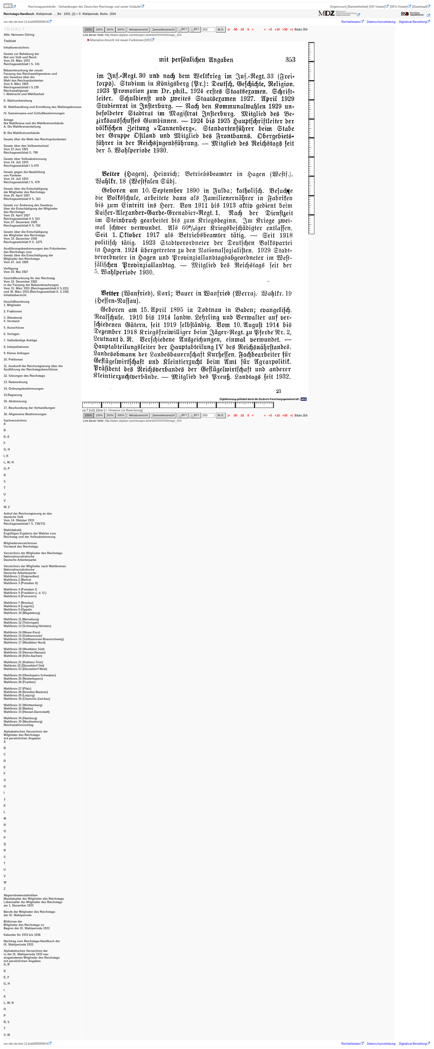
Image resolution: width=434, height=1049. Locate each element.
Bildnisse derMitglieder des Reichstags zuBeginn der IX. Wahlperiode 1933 (27, 925)
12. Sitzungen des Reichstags (24, 375)
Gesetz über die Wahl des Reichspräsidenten (35, 139)
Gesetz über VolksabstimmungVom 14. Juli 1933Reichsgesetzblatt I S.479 (25, 162)
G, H (7, 449)
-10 (242, 29)
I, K (6, 456)
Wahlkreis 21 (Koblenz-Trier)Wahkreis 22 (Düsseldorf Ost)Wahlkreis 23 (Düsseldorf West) (25, 665)
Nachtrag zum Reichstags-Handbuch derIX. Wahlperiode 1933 (32, 942)
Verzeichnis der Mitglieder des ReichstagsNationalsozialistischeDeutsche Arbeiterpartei (33, 556)
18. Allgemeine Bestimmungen (25, 414)
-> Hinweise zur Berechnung (123, 410)
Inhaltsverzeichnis (16, 47)
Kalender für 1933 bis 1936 (22, 935)
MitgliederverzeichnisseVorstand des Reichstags (21, 544)
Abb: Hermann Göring (19, 34)
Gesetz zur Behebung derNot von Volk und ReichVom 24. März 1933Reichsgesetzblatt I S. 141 (22, 59)
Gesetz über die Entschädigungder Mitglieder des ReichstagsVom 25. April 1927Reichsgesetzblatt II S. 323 (26, 194)
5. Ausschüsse (14, 327)
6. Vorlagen (11, 334)
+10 (277, 29)
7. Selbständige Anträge (20, 340)
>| (291, 29)
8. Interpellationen (16, 347)
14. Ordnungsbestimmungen (24, 388)
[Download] (419, 6)
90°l (184, 29)
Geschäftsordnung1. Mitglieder (16, 303)
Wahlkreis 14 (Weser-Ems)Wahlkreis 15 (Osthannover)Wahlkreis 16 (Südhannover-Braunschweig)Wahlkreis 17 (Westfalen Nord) (34, 637)
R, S (6, 1022)
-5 (248, 29)
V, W (7, 1035)
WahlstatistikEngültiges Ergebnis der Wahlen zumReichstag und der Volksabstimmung (30, 533)
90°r (196, 29)
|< (229, 29)
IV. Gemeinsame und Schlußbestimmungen (34, 113)
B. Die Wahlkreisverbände (22, 133)
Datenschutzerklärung (381, 21)
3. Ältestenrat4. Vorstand (13, 319)
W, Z (7, 507)
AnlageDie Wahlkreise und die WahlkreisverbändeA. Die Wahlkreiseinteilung (34, 123)
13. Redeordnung (16, 382)
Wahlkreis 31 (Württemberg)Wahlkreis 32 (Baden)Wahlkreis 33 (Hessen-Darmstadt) (27, 708)
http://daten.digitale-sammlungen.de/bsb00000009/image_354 (143, 35)
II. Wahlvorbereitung (18, 100)
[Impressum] (338, 6)
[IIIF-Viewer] (377, 6)
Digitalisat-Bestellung (413, 21)
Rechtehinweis (350, 21)
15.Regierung (13, 395)
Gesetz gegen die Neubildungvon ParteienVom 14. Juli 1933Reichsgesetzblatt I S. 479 (24, 177)
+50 (284, 29)
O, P (7, 468)
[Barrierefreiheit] (357, 6)
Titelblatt (10, 41)
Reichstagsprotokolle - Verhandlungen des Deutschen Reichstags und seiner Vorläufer (84, 6)
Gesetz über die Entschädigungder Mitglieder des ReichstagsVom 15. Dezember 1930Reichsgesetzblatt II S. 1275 (26, 237)
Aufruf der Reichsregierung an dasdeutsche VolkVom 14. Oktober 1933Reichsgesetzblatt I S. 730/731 (28, 518)
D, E (6, 436)
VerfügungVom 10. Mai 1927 (16, 270)
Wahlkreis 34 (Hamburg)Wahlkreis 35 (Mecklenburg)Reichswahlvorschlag (23, 722)
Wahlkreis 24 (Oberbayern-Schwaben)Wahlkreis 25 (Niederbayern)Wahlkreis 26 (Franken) (30, 679)
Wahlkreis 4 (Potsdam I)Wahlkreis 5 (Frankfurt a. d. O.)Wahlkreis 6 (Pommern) (25, 593)
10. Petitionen (13, 359)
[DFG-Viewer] (399, 6)
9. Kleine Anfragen (16, 353)
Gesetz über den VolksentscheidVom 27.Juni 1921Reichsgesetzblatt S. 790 (26, 149)
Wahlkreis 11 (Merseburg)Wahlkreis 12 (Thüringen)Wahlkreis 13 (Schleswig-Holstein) (27, 623)
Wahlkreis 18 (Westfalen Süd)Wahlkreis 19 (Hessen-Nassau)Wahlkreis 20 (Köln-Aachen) (24, 652)
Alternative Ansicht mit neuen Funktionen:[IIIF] (120, 40)
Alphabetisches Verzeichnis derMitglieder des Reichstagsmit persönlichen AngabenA (26, 736)
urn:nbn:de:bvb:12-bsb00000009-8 (26, 21)
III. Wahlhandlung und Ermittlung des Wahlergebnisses (42, 107)
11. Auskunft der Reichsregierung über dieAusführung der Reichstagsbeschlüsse (33, 367)
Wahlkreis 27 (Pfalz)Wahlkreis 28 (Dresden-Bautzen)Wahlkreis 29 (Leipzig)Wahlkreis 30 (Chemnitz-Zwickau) (27, 693)
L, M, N (9, 462)
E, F (6, 977)
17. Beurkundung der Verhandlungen (29, 408)
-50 (235, 29)
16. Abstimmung (15, 401)
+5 (270, 29)
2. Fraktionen (13, 311)
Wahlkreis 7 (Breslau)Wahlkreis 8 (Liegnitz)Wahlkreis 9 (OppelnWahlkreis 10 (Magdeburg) (22, 608)
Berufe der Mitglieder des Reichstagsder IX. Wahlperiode (29, 913)
